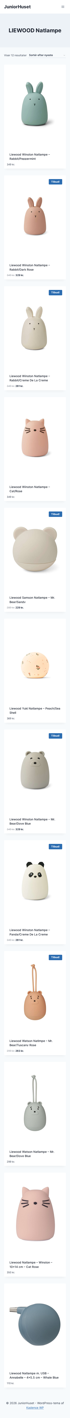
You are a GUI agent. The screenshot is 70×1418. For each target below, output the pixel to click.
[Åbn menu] (63, 6)
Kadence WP (35, 1407)
